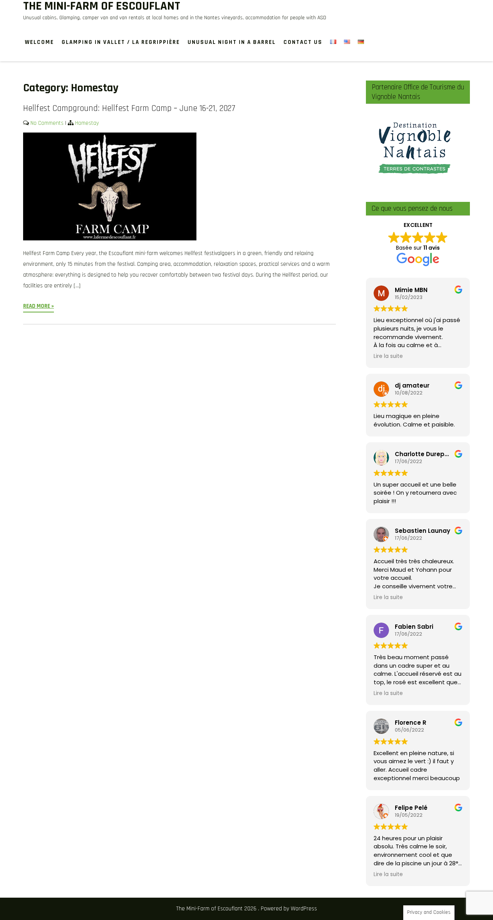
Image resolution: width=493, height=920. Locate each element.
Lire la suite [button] (388, 356)
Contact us (302, 42)
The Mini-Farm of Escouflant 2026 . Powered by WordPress (246, 908)
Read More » (38, 306)
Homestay (87, 123)
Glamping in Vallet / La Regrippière (121, 42)
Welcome (39, 42)
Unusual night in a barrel (232, 42)
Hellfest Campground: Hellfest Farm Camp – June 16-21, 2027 (129, 108)
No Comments (47, 123)
